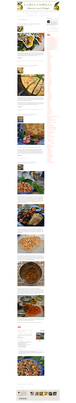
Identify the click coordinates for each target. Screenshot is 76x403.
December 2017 (49, 66)
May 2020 (48, 53)
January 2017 (49, 79)
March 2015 (49, 106)
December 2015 (49, 95)
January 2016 (49, 94)
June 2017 (48, 73)
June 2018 (48, 60)
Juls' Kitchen (49, 157)
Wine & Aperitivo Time (50, 141)
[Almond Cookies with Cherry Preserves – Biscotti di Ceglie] (37, 394)
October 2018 (49, 58)
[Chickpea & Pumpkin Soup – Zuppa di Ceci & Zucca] (46, 394)
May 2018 (48, 61)
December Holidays (50, 124)
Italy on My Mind (49, 151)
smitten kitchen (49, 149)
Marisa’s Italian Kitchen (50, 162)
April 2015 (48, 105)
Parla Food (48, 144)
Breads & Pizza (49, 121)
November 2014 (49, 111)
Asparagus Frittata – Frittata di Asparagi (27, 65)
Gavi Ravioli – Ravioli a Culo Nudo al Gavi (52, 49)
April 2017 (48, 76)
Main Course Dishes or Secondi (51, 129)
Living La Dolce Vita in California (51, 128)
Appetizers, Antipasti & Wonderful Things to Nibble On (29, 60)
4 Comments (31, 163)
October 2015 (49, 97)
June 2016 (48, 88)
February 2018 (49, 64)
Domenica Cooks (49, 161)
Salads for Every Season (50, 136)
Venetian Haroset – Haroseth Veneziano (27, 162)
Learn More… (23, 395)
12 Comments (31, 66)
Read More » (20, 106)
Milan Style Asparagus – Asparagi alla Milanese (28, 23)
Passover (48, 134)
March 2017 (49, 77)
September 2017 (49, 70)
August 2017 (49, 71)
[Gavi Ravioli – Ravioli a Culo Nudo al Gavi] (55, 394)
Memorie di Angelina (50, 156)
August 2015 (49, 100)
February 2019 (49, 55)
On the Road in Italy (31, 384)
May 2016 (48, 89)
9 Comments (31, 115)
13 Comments (31, 25)
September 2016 (49, 84)
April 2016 (48, 90)
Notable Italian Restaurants (51, 131)
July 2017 (48, 72)
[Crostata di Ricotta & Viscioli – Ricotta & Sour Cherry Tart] (32, 394)
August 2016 (49, 85)
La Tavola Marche (49, 145)
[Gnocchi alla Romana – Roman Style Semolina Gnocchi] (41, 394)
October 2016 (49, 83)
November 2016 (49, 82)
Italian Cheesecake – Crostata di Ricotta (27, 114)
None (48, 130)
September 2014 (49, 113)
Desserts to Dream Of (24, 158)
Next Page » (23, 387)
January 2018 (49, 65)
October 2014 (49, 112)
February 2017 (49, 78)
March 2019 (49, 54)
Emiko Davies (49, 160)
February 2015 (49, 107)
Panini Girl (48, 148)
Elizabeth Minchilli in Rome (51, 155)
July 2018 (48, 59)
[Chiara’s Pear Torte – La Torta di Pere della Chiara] (50, 394)
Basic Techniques (49, 118)
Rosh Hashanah (49, 135)
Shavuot (48, 137)
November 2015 (49, 96)
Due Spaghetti (49, 150)
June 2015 (48, 102)
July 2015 (48, 101)
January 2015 (49, 108)
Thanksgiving (49, 140)
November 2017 (49, 67)
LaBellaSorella (38, 6)
